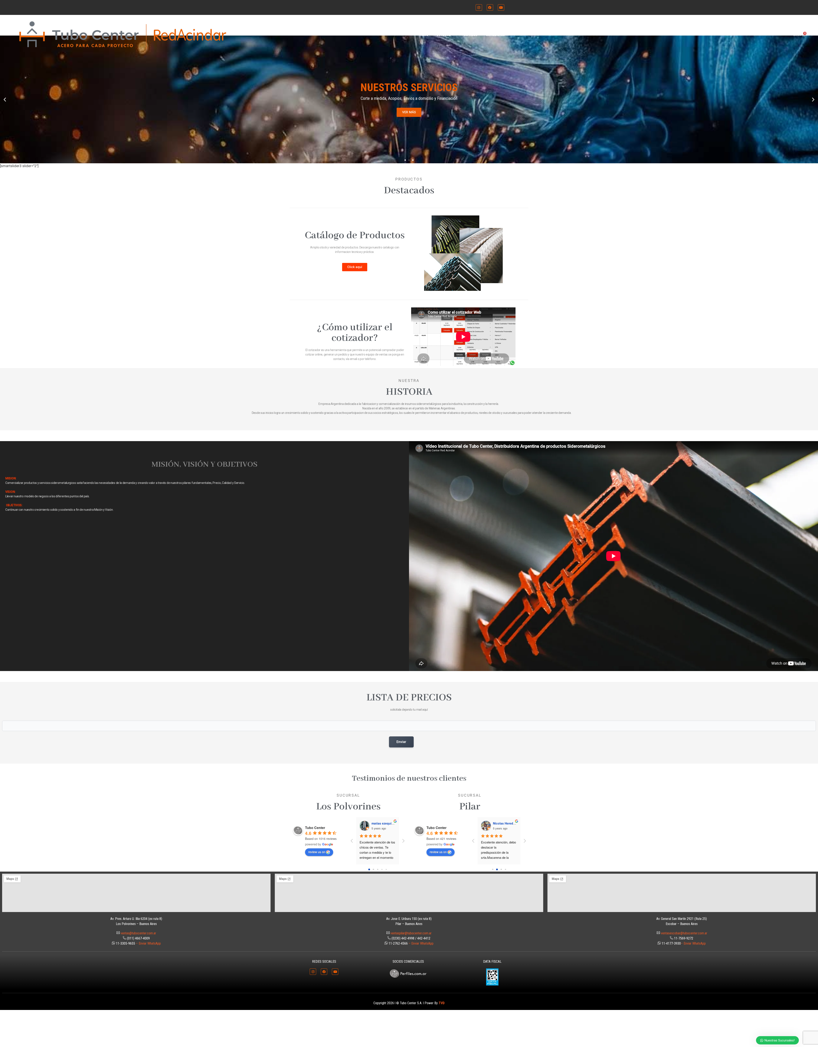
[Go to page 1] (373, 869)
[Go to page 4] (386, 869)
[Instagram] (479, 7)
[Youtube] (501, 7)
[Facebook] (490, 7)
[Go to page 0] (369, 869)
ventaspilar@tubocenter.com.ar (411, 933)
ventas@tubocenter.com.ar (138, 933)
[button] (4, 99)
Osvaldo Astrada (384, 823)
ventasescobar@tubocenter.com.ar (684, 933)
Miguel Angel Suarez (508, 823)
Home (424, 35)
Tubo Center (315, 827)
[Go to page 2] (378, 869)
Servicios (470, 35)
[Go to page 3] (382, 869)
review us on (316, 852)
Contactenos (495, 35)
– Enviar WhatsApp (148, 943)
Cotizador (444, 35)
